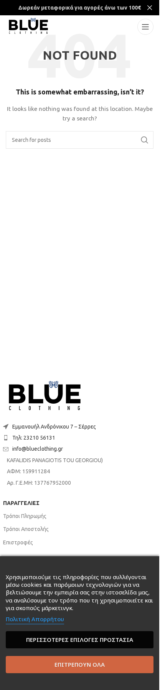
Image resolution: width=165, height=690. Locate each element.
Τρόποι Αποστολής (26, 529)
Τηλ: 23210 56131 (33, 438)
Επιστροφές (18, 542)
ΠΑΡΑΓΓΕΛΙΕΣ (21, 503)
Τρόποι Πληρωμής (24, 516)
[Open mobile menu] (145, 26)
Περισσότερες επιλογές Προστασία (79, 639)
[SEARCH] (144, 140)
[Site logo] (28, 26)
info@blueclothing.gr (37, 449)
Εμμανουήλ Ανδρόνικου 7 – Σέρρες (54, 427)
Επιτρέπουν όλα (79, 664)
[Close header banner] (149, 7)
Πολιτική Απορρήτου (35, 619)
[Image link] (44, 396)
